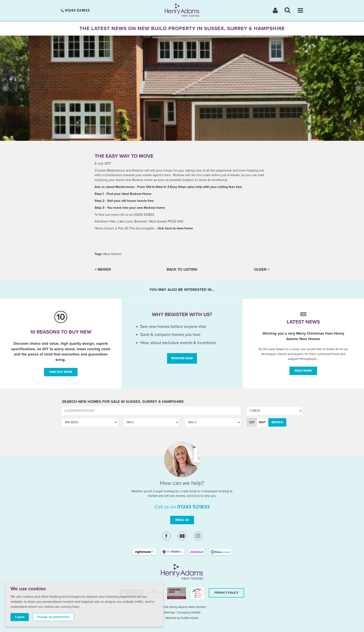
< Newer (103, 269)
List (252, 422)
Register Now (182, 358)
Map (262, 422)
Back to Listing (182, 269)
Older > (261, 269)
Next (358, 88)
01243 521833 (77, 10)
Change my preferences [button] (53, 617)
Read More (303, 371)
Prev (5, 88)
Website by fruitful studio (182, 618)
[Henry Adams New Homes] (182, 10)
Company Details (189, 612)
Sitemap (169, 612)
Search (277, 422)
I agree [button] (19, 617)
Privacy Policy (226, 593)
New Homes (112, 254)
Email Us (182, 520)
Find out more (60, 372)
